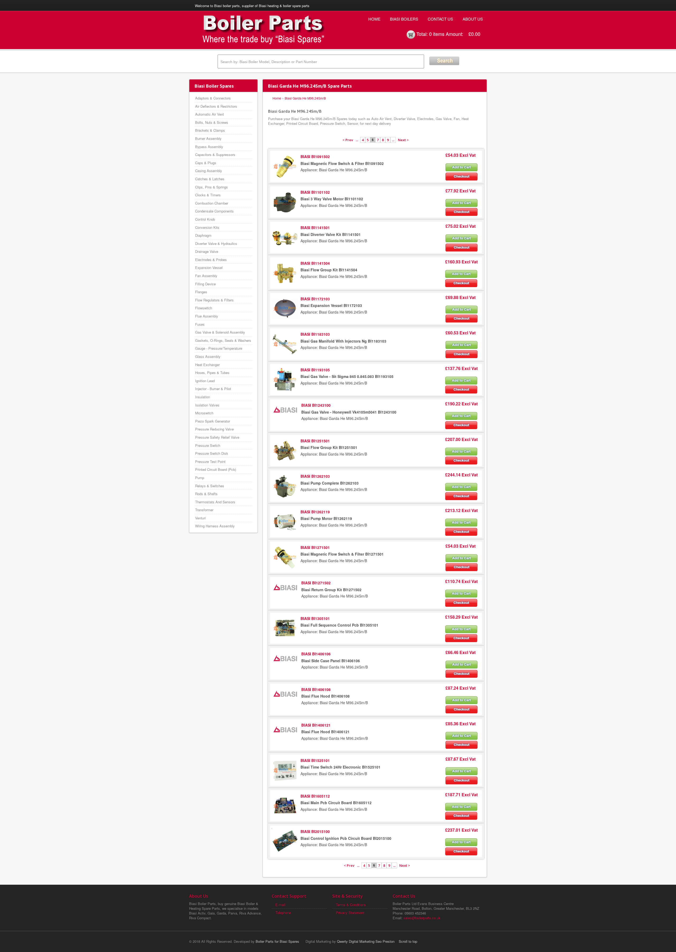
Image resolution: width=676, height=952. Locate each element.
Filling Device (205, 283)
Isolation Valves (207, 405)
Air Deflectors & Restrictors (216, 106)
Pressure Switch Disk (211, 453)
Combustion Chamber (211, 203)
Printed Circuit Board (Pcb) (215, 469)
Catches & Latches (209, 178)
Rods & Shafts (206, 493)
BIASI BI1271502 (316, 582)
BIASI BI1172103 (315, 298)
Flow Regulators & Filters (214, 299)
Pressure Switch (207, 445)
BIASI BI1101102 (315, 192)
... (357, 140)
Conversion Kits (207, 227)
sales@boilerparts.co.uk (421, 917)
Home (374, 19)
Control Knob (205, 219)
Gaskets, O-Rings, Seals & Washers (223, 340)
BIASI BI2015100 (315, 831)
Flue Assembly (206, 316)
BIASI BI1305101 (315, 618)
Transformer (204, 509)
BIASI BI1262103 (315, 476)
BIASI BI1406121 (316, 725)
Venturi (200, 517)
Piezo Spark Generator (212, 421)
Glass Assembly (207, 356)
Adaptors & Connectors (213, 98)
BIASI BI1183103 (315, 334)
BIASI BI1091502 (315, 156)
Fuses (200, 324)
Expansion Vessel (209, 267)
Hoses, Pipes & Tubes (212, 372)
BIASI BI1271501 (315, 547)
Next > (403, 140)
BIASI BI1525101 (315, 760)
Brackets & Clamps (210, 130)
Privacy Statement (350, 912)
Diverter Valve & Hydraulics (216, 243)
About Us (473, 19)
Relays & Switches (209, 485)
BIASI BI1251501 (315, 440)
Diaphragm (203, 235)
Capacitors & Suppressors (215, 154)
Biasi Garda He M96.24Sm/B (305, 98)
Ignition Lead (205, 380)
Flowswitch (203, 307)
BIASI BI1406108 (316, 689)
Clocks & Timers (208, 194)
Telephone (283, 912)
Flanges (201, 291)
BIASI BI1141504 (315, 263)
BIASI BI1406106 (316, 653)
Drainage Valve (206, 251)
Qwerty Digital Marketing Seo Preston (366, 941)
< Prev (347, 140)
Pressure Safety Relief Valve (217, 437)
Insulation (202, 396)
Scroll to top (408, 941)
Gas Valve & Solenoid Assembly (220, 332)
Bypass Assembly (209, 146)
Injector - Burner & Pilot (213, 388)
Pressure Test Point (210, 461)
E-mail (280, 904)
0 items (436, 33)
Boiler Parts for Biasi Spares (277, 941)
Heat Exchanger (207, 364)
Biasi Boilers (404, 19)
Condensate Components (214, 211)
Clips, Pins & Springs (211, 187)
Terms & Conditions (351, 904)
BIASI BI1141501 (315, 227)
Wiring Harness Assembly (215, 525)
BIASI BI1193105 (315, 369)
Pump (199, 477)
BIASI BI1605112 (315, 796)
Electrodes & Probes (211, 259)
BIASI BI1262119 (315, 511)
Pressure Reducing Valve (214, 429)
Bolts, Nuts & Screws (211, 122)
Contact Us (440, 19)
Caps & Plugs (205, 162)
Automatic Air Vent (209, 114)
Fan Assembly (206, 275)
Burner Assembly (208, 138)
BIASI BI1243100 (316, 405)
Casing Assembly (208, 170)
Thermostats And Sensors (215, 501)
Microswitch (204, 412)
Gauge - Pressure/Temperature (218, 348)
